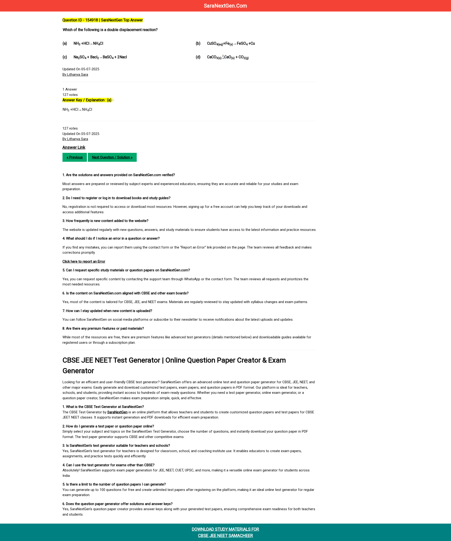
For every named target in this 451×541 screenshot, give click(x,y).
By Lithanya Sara (75, 74)
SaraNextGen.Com (225, 6)
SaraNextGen (117, 412)
